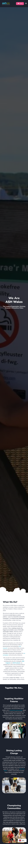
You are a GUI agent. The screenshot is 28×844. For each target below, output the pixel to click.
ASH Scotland (16, 663)
